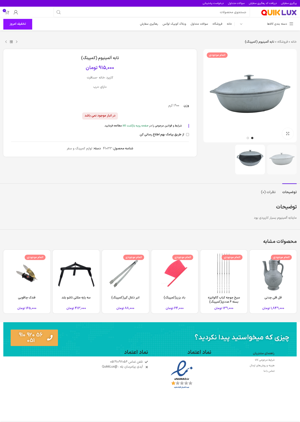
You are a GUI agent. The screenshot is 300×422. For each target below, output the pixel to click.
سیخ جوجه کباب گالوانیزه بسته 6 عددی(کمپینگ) (224, 299)
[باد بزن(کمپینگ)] (175, 273)
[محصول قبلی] (16, 42)
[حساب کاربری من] (15, 12)
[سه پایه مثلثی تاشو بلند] (76, 273)
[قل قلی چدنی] (273, 273)
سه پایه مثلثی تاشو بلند (76, 297)
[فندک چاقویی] (27, 273)
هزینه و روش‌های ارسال (262, 366)
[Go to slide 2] (248, 138)
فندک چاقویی (27, 297)
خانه (294, 42)
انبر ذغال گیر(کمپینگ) (125, 297)
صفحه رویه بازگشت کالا (136, 126)
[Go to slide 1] (252, 138)
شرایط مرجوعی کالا (264, 360)
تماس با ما (269, 371)
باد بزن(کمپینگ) (174, 297)
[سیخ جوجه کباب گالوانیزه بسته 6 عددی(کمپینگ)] (224, 273)
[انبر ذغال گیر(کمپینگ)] (125, 273)
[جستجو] (59, 12)
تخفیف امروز (18, 24)
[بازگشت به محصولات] (11, 42)
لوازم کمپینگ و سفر (79, 148)
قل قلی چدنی (273, 297)
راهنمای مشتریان (263, 353)
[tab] (289, 190)
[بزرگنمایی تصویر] (287, 133)
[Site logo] (279, 12)
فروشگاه (282, 42)
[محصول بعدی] (6, 42)
